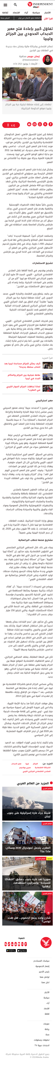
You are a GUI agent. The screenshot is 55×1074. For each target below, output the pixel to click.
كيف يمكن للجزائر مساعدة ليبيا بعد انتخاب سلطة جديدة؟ (22, 365)
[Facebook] (26, 944)
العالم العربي (26, 783)
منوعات (46, 1024)
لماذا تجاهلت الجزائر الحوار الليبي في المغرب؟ (23, 388)
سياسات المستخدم (41, 961)
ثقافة (5, 13)
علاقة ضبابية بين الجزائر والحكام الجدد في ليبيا (24, 376)
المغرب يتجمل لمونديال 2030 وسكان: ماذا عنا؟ (27, 849)
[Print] (29, 124)
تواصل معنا (44, 977)
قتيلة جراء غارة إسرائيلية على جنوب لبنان (28, 814)
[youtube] (16, 944)
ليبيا (27, 763)
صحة (47, 1034)
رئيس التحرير (44, 971)
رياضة (47, 1029)
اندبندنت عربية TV (42, 1045)
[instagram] (19, 944)
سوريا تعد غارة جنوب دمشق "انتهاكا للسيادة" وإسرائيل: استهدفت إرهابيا (27, 883)
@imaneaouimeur (30, 60)
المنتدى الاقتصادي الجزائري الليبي (36, 771)
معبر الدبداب (16, 763)
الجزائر (35, 763)
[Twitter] (22, 944)
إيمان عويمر (33, 56)
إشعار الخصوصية (42, 966)
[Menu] (5, 5)
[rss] (6, 944)
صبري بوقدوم (25, 767)
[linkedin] (12, 944)
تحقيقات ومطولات (41, 1040)
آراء (26, 13)
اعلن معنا (45, 982)
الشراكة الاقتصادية (42, 767)
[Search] (15, 5)
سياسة (36, 13)
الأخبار (47, 13)
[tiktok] (9, 944)
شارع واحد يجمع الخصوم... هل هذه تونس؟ (29, 919)
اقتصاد (16, 13)
